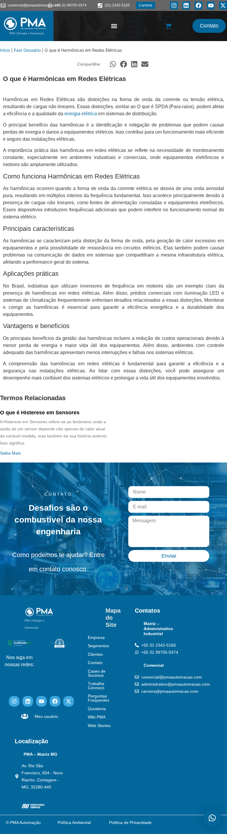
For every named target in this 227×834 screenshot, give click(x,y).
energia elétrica (80, 113)
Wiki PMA (97, 717)
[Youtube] (211, 5)
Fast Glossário (27, 50)
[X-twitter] (223, 5)
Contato (95, 662)
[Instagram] (174, 5)
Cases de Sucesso (97, 673)
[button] (114, 26)
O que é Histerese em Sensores (40, 413)
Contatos (147, 610)
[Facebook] (198, 5)
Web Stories (99, 725)
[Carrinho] (168, 26)
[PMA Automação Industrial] (25, 23)
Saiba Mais (10, 453)
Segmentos (98, 645)
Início (5, 50)
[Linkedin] (186, 5)
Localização (31, 741)
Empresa (96, 637)
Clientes (95, 654)
